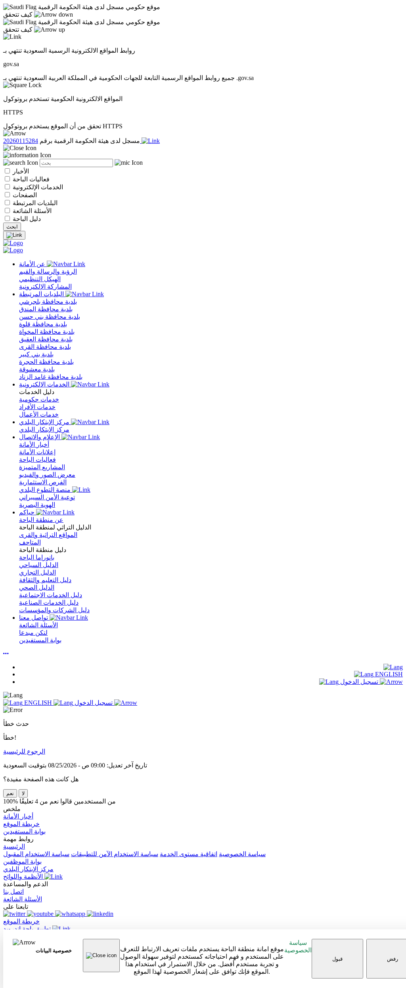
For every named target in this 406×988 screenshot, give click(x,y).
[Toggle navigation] (14, 235)
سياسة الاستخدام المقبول (36, 854)
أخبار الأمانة (18, 816)
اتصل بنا (13, 891)
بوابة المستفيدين (24, 831)
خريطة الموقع (21, 823)
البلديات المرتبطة (34, 203)
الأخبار (20, 171)
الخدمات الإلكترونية (37, 187)
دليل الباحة (26, 218)
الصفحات (24, 195)
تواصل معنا (34, 617)
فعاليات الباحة (30, 179)
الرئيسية (14, 846)
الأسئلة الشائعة (31, 210)
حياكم (27, 512)
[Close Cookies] (101, 955)
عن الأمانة (33, 264)
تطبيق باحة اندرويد (27, 928)
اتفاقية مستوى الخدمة (188, 854)
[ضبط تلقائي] (6, 653)
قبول (337, 959)
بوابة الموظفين (22, 861)
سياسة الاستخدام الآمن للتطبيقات (114, 854)
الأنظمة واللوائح (23, 876)
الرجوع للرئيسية (24, 751)
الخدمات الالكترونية (45, 384)
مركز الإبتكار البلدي (45, 422)
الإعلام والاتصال (40, 437)
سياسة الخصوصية (298, 946)
